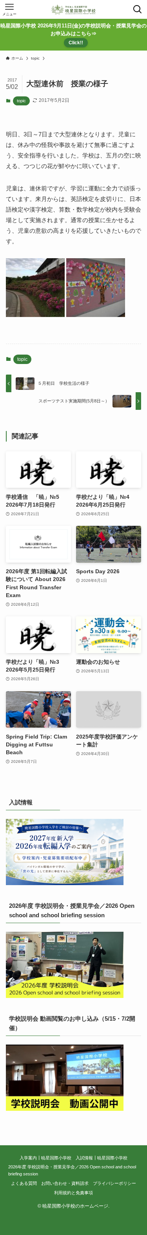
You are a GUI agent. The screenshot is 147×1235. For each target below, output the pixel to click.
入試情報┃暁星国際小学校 (101, 1157)
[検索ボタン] (137, 9)
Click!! (76, 42)
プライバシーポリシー (114, 1183)
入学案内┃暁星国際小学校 (45, 1157)
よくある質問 (24, 1183)
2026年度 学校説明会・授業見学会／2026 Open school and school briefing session (72, 1170)
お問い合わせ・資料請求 (65, 1183)
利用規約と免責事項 (73, 1192)
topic (21, 100)
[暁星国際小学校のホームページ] (73, 9)
